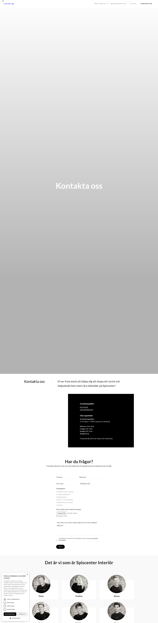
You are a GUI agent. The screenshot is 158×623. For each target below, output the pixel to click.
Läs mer (10, 595)
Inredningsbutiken (118, 3)
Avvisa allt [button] (22, 614)
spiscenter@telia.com (86, 409)
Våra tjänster (100, 3)
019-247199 (84, 407)
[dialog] (15, 597)
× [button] (27, 574)
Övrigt (60, 505)
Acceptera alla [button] (10, 614)
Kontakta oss (146, 3)
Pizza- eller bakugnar (65, 499)
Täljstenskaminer (64, 494)
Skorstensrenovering (65, 502)
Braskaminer (62, 497)
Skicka (60, 547)
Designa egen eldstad (66, 492)
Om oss (133, 3)
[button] (15, 618)
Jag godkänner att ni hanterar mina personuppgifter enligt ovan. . (78, 539)
